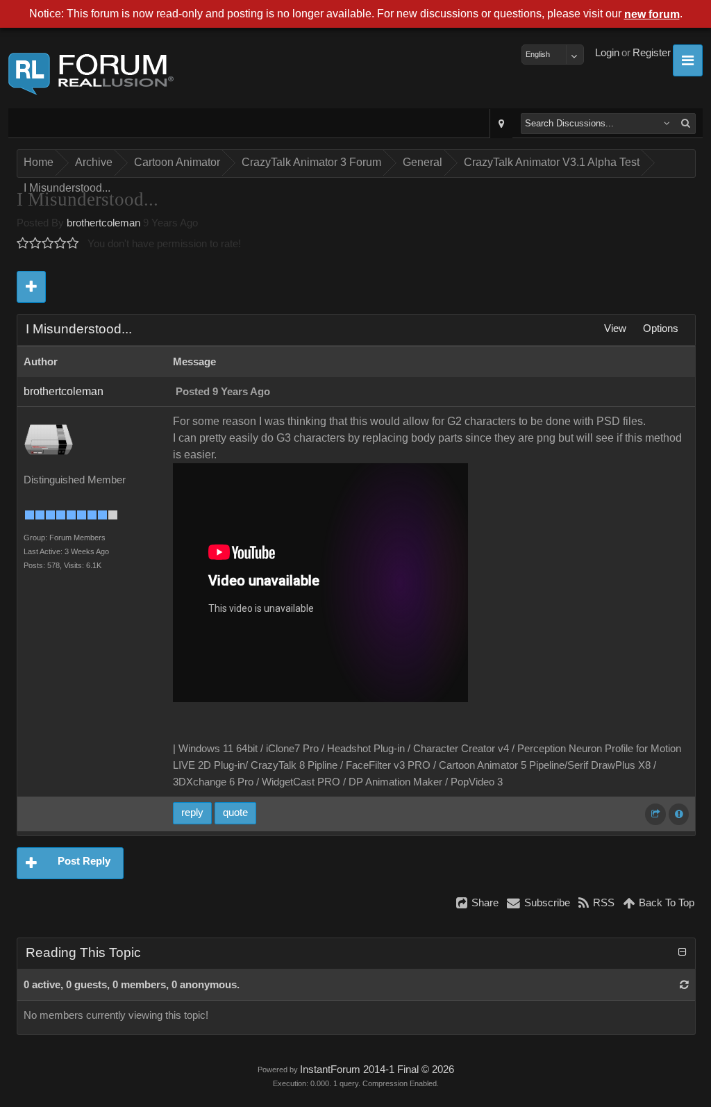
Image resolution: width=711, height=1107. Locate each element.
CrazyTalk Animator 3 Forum (311, 162)
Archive (93, 162)
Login (607, 52)
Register (652, 52)
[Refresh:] (684, 984)
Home (38, 162)
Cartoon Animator (177, 162)
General (422, 162)
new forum (652, 14)
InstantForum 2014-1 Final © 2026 (377, 1069)
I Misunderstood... (67, 188)
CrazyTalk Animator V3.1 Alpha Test (551, 162)
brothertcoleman (103, 222)
